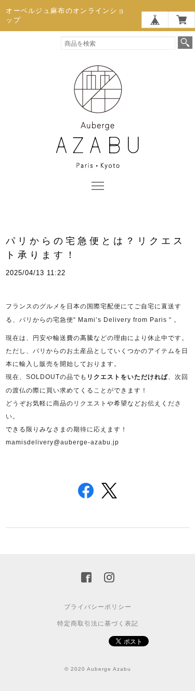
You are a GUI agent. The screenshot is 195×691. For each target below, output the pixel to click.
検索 (185, 42)
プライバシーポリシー (98, 607)
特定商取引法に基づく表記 (97, 623)
